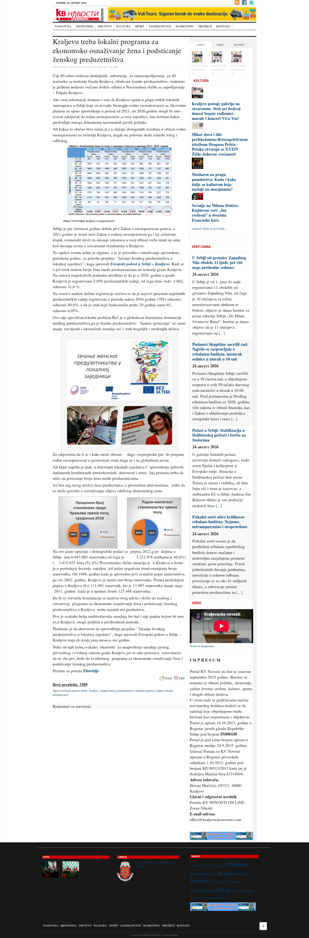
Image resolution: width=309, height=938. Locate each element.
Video (220, 44)
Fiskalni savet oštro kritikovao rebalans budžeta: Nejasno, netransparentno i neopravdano (219, 435)
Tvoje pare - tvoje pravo (230, 881)
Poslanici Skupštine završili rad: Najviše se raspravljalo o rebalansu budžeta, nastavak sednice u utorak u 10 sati (220, 265)
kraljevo (160, 690)
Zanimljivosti (160, 26)
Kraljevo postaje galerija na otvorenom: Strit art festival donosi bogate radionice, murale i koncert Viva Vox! (216, 111)
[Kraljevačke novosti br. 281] (219, 57)
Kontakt (223, 26)
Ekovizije (91, 671)
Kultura (123, 26)
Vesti (224, 889)
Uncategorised (203, 890)
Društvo (105, 26)
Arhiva (201, 44)
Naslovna (63, 26)
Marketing (185, 26)
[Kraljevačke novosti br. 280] (239, 57)
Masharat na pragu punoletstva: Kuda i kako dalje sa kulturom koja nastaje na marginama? (214, 181)
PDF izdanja (242, 874)
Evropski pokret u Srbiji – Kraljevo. (140, 264)
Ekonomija (84, 26)
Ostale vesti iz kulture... (209, 228)
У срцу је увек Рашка (214, 897)
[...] (234, 332)
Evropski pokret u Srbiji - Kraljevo (80, 690)
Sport (139, 26)
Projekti (205, 26)
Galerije (214, 874)
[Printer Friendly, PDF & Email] (172, 678)
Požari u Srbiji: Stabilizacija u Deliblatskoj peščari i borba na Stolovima (219, 348)
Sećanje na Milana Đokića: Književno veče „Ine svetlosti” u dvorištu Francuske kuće (215, 212)
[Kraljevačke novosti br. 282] (199, 57)
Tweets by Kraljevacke (202, 646)
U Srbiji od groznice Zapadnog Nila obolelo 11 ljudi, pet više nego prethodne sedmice (219, 522)
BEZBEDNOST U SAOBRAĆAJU (208, 865)
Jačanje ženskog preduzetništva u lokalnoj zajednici (127, 690)
